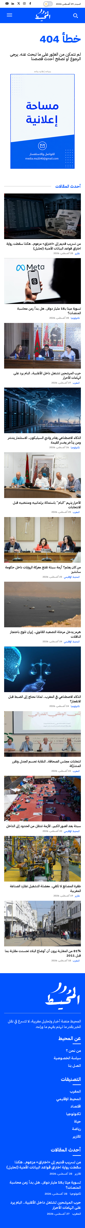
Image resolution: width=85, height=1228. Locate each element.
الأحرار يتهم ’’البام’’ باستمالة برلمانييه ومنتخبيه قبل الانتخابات (47, 505)
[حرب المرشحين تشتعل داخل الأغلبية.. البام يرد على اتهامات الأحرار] (42, 346)
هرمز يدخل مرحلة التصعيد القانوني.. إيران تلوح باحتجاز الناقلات (45, 634)
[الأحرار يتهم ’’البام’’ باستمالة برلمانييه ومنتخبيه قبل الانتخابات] (42, 475)
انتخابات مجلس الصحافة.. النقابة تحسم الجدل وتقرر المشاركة (46, 763)
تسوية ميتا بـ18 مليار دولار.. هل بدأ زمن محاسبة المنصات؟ (49, 311)
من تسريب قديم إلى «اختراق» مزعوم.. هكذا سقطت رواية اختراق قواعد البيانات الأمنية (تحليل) (43, 246)
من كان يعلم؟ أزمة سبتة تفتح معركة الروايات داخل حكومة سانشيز (43, 569)
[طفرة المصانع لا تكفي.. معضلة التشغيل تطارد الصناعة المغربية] (42, 859)
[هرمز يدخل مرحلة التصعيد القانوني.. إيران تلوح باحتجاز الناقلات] (42, 604)
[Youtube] (7, 4)
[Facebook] (30, 4)
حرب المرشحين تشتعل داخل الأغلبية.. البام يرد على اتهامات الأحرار (47, 375)
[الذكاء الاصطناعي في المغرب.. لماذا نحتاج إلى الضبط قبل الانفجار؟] (42, 669)
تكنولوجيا (75, 318)
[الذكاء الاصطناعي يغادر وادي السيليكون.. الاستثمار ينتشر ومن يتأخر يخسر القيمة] (42, 410)
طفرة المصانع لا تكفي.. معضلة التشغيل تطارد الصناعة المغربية (45, 888)
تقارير (77, 253)
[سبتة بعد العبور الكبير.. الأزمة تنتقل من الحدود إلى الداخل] (42, 798)
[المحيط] (42, 15)
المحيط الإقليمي (72, 577)
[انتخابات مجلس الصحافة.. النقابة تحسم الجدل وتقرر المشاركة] (42, 734)
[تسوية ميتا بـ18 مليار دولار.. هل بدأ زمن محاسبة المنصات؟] (42, 281)
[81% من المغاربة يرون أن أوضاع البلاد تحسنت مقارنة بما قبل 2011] (42, 923)
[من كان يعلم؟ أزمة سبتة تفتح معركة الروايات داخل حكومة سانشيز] (42, 540)
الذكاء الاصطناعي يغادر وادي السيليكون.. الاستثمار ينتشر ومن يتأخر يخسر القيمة (44, 440)
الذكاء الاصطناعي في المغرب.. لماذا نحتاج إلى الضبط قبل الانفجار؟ (44, 699)
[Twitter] (18, 4)
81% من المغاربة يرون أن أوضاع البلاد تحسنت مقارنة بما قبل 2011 (43, 953)
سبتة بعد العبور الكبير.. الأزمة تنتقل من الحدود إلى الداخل (43, 826)
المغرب (76, 383)
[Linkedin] (13, 4)
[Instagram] (24, 4)
